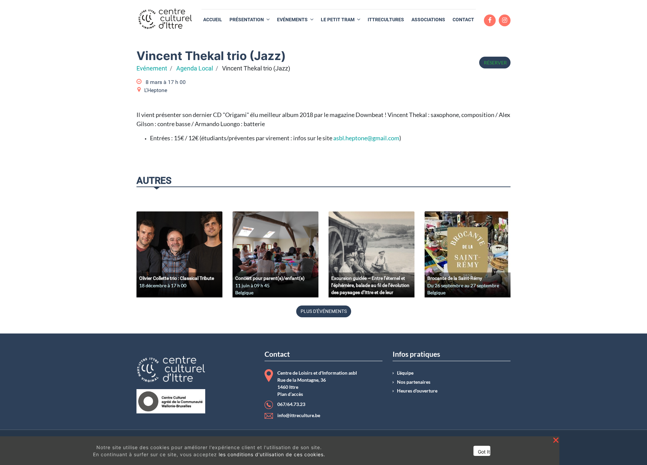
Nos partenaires (413, 382)
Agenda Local (194, 68)
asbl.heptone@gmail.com (366, 138)
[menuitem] (212, 19)
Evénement (151, 68)
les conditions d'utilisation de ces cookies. (272, 454)
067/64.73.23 (291, 404)
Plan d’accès (290, 394)
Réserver (495, 62)
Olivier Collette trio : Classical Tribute (176, 278)
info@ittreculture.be (298, 415)
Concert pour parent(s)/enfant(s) (270, 278)
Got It (484, 452)
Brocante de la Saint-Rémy (454, 278)
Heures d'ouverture (417, 391)
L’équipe (405, 373)
